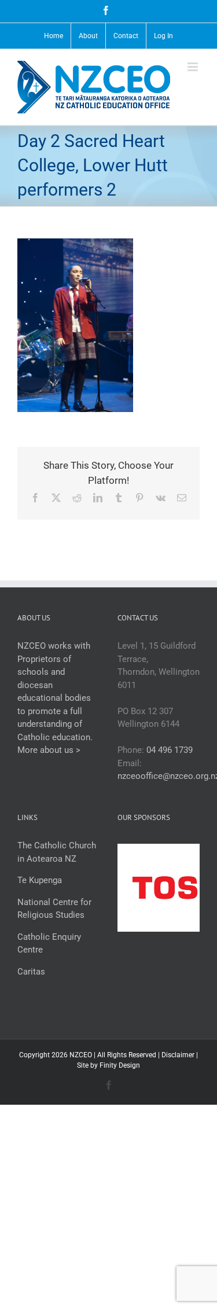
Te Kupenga (39, 880)
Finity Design (120, 1065)
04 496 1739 (169, 750)
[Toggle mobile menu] (193, 67)
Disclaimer (177, 1055)
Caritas (31, 971)
